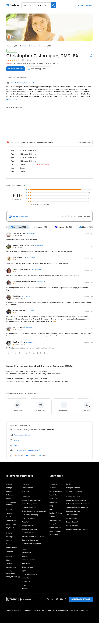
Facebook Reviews (28, 533)
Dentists (20, 83)
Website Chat (27, 522)
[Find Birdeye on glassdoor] (65, 599)
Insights (9, 544)
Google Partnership (10, 572)
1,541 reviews (26, 60)
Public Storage (27, 578)
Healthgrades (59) (64, 227)
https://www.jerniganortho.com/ (27, 450)
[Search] (53, 5)
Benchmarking (11, 547)
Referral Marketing (28, 518)
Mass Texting (11, 524)
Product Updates (56, 513)
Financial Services (28, 560)
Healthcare (26, 563)
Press (51, 509)
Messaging (10, 537)
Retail (24, 585)
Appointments (11, 520)
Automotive (26, 553)
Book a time (54, 499)
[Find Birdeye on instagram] (57, 599)
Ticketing (9, 551)
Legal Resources (55, 531)
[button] (48, 353)
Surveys (9, 540)
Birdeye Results (55, 527)
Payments (10, 528)
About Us (53, 488)
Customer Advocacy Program (77, 529)
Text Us (17, 440)
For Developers (71, 518)
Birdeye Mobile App (13, 577)
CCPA (55, 610)
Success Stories (55, 520)
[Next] (90, 407)
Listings (9, 488)
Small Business (27, 488)
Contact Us (54, 535)
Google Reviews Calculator (76, 500)
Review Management (30, 504)
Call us (16, 445)
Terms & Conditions (13, 610)
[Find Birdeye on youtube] (61, 599)
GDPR (44, 610)
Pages (8, 499)
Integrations (11, 567)
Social (8, 517)
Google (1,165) (42, 227)
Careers (52, 517)
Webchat (9, 513)
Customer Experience (30, 540)
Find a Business (72, 515)
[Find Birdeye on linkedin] (52, 599)
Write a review (85, 5)
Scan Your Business (73, 511)
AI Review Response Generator (77, 504)
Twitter (44, 456)
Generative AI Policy (65, 610)
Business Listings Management (33, 536)
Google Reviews (28, 526)
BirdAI (8, 560)
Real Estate (26, 582)
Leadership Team (56, 491)
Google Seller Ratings (11, 503)
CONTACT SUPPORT (80, 599)
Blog (51, 506)
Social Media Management (32, 544)
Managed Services (73, 488)
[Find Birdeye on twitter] (48, 599)
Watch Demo (54, 495)
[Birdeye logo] (13, 5)
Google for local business (31, 500)
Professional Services (74, 491)
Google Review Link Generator (77, 507)
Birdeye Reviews (55, 524)
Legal (24, 571)
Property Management (30, 574)
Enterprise (25, 491)
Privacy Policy (28, 610)
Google (20, 456)
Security (37, 610)
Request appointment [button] (22, 435)
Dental (23, 46)
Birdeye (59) (87, 227)
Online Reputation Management (34, 511)
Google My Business (29, 529)
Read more (10, 99)
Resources (53, 502)
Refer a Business (72, 526)
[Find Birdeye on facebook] (44, 599)
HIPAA (49, 610)
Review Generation (29, 507)
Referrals (9, 495)
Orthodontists (29, 83)
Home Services (27, 567)
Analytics (9, 564)
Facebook (32, 456)
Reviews (9, 491)
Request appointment (40, 69)
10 (44, 353)
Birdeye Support (72, 522)
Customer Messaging (30, 515)
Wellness (25, 589)
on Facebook (30, 233)
